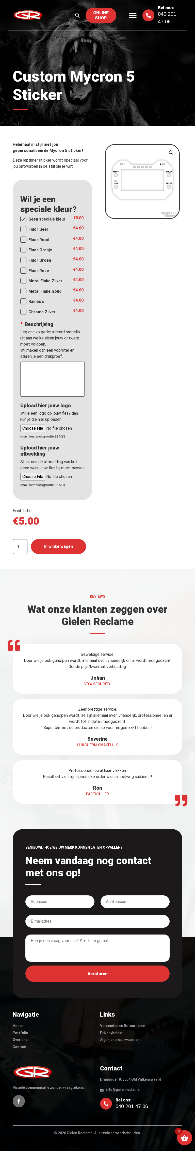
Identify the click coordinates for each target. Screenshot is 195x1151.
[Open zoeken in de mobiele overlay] (77, 15)
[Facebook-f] (19, 1101)
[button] (171, 152)
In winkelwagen (58, 546)
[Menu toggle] (132, 15)
